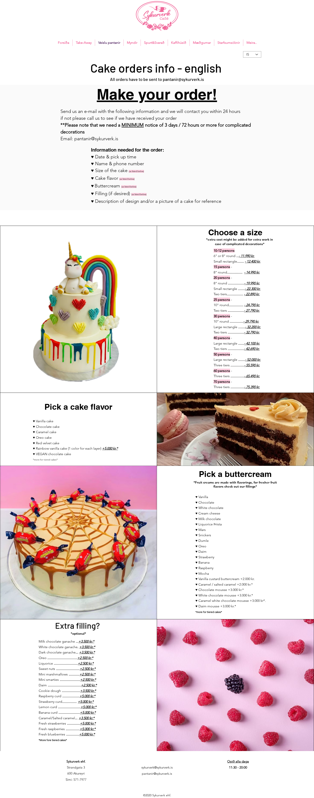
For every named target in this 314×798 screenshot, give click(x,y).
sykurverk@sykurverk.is (157, 767)
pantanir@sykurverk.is (183, 79)
